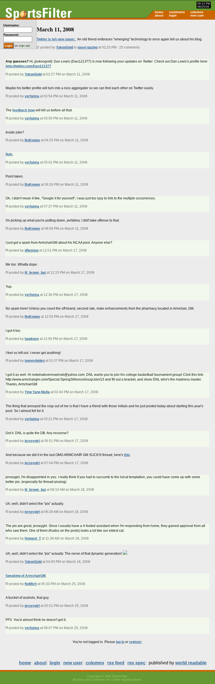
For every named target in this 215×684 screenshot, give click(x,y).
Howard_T (33, 538)
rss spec (136, 662)
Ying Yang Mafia (37, 392)
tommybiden (35, 361)
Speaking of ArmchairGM (26, 576)
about (159, 15)
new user (197, 15)
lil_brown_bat (35, 273)
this (127, 455)
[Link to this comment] (7, 74)
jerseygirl (32, 441)
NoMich (31, 584)
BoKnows (32, 140)
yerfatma (32, 96)
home (159, 12)
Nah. (9, 154)
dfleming (31, 250)
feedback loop (23, 110)
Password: (11, 34)
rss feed (115, 662)
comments (177, 12)
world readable (191, 662)
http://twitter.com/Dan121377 (28, 66)
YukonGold (64, 47)
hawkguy (32, 339)
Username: (11, 25)
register (135, 642)
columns (196, 12)
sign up (24, 45)
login (173, 15)
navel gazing (87, 47)
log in (120, 642)
